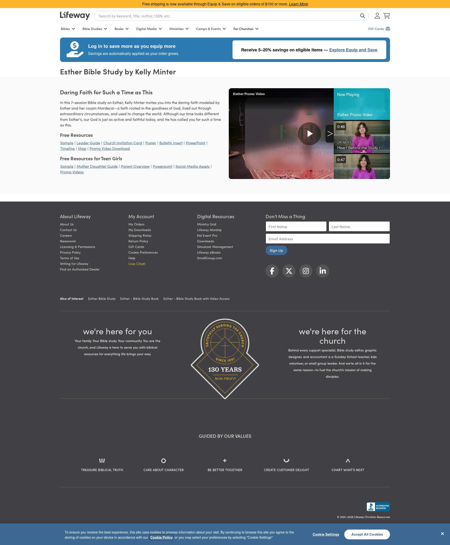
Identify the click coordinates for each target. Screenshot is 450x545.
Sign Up (276, 250)
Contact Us (68, 229)
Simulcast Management (215, 246)
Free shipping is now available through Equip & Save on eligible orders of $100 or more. (225, 4)
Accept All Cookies (367, 534)
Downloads (205, 241)
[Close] (442, 533)
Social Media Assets (193, 166)
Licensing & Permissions (77, 246)
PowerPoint (195, 142)
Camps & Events (208, 28)
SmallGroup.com (209, 257)
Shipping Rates (139, 235)
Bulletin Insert (171, 142)
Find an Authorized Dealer (80, 269)
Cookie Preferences (143, 252)
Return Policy (138, 241)
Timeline (67, 148)
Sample (66, 142)
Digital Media (146, 28)
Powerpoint (162, 166)
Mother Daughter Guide (97, 166)
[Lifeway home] (75, 15)
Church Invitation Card (122, 142)
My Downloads (139, 229)
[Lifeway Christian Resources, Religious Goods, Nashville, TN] (378, 506)
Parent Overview (135, 166)
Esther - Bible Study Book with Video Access (196, 298)
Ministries (176, 28)
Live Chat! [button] (136, 263)
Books (119, 28)
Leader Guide (88, 142)
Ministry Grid (206, 224)
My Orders (136, 224)
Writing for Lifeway (74, 263)
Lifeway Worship (209, 229)
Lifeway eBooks (209, 252)
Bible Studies (92, 28)
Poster (150, 142)
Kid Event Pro (207, 235)
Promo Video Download (110, 148)
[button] (362, 104)
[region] (225, 534)
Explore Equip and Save (353, 50)
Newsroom (68, 241)
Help (131, 257)
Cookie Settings (326, 534)
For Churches (243, 28)
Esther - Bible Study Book (139, 298)
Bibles (65, 28)
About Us (67, 224)
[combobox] (231, 16)
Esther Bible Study (102, 298)
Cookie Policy (161, 537)
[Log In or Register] (377, 16)
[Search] (362, 16)
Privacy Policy (70, 252)
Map (82, 148)
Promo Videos (72, 171)
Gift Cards (136, 246)
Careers (66, 235)
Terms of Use (69, 257)
